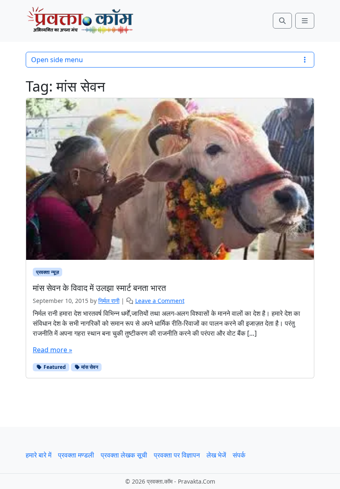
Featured (54, 366)
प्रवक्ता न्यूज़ (47, 272)
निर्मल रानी (108, 301)
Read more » (52, 349)
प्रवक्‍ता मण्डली (76, 455)
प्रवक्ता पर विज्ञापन (177, 455)
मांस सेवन (89, 366)
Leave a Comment (160, 301)
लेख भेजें (216, 455)
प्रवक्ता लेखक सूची (124, 455)
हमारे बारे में (38, 455)
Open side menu (57, 59)
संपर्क (239, 455)
